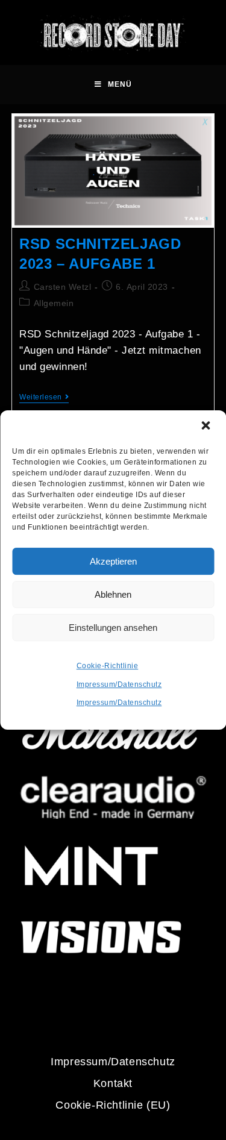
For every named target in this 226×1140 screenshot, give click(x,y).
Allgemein (54, 303)
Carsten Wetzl (63, 287)
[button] (206, 426)
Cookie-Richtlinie (108, 666)
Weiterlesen (44, 397)
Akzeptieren (113, 561)
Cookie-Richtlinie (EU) (112, 1105)
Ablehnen (113, 594)
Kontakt (113, 1083)
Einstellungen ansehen (113, 627)
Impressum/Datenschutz (119, 684)
